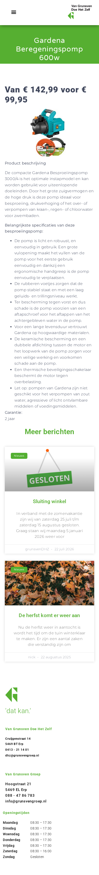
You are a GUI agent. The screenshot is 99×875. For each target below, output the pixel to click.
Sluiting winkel (49, 501)
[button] (14, 12)
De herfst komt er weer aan (49, 615)
